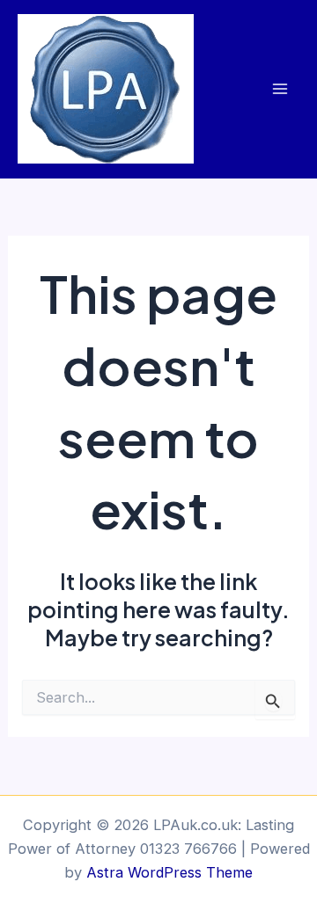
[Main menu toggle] (279, 89)
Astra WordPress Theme (169, 872)
